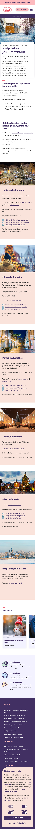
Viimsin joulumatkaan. (15, 300)
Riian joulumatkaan (14, 505)
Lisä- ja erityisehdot (10, 731)
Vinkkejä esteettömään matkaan (13, 737)
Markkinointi (24, 810)
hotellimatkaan (24, 202)
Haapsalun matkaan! (15, 583)
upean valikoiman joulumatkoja (22, 133)
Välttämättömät (11, 804)
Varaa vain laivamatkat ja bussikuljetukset (16, 761)
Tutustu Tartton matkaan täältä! (13, 449)
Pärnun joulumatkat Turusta (14, 390)
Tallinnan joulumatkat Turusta (15, 225)
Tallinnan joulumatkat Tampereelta (17, 222)
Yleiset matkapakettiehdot (12, 728)
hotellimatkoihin (23, 379)
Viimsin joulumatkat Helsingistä (15, 304)
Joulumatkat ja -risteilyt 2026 (14, 641)
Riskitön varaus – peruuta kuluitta (14, 718)
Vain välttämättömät (17, 823)
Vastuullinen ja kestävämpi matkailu (14, 725)
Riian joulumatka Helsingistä (14, 513)
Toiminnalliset (24, 804)
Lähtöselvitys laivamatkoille (12, 755)
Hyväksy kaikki (17, 818)
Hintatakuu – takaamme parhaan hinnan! (15, 721)
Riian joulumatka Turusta (13, 518)
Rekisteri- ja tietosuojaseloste (13, 734)
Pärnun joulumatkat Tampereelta (16, 388)
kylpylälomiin (14, 205)
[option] (14, 631)
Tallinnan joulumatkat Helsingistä (16, 220)
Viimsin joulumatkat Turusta (14, 309)
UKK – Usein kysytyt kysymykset (13, 746)
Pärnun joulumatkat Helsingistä (15, 386)
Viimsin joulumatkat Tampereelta (16, 307)
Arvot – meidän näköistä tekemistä (14, 715)
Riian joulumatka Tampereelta (14, 516)
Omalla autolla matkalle (11, 758)
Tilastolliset (11, 810)
